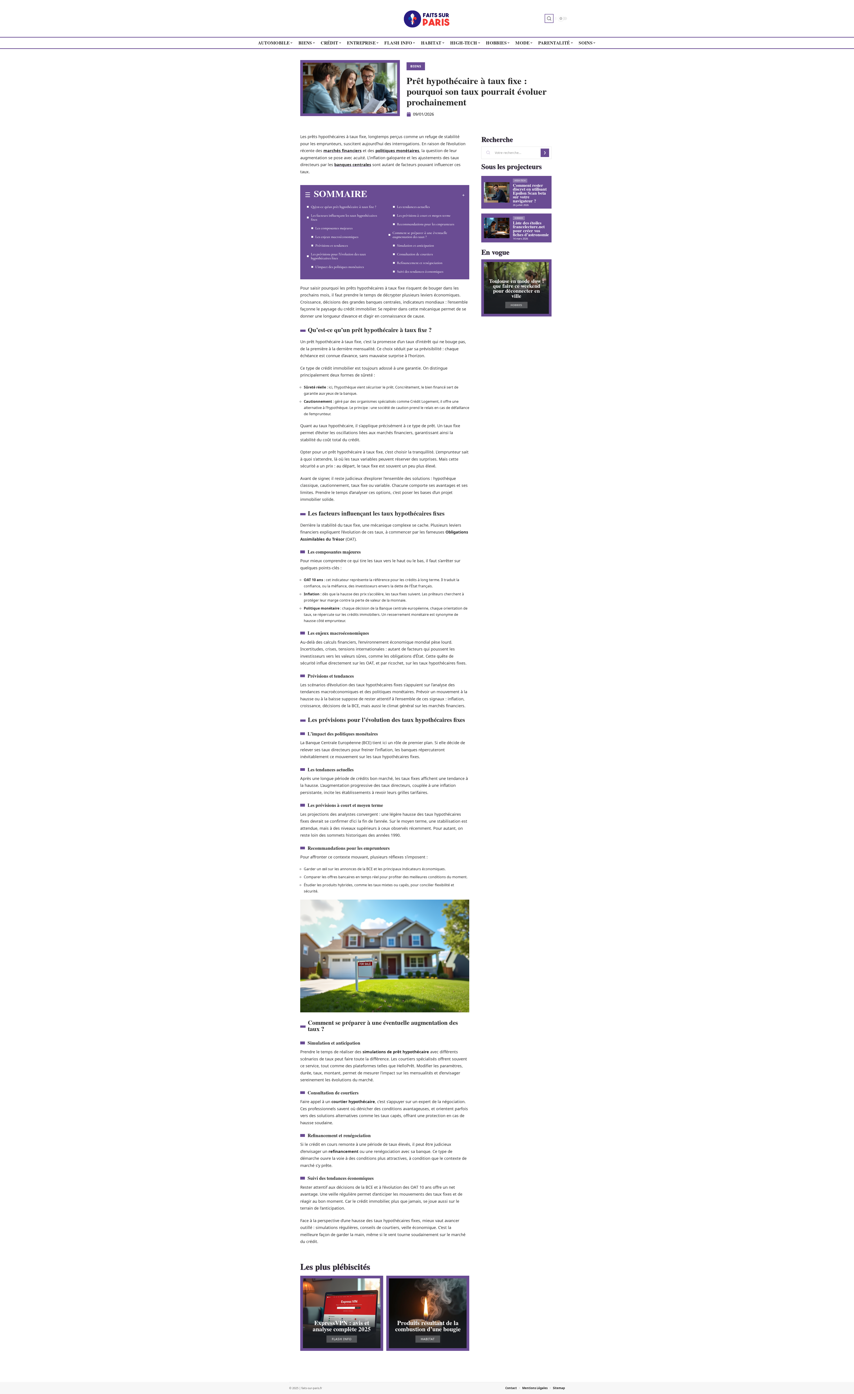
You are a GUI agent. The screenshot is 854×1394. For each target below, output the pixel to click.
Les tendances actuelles (413, 207)
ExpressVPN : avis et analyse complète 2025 (342, 1325)
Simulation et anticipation (415, 245)
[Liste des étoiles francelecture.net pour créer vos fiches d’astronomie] (497, 228)
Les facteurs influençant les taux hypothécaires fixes (344, 217)
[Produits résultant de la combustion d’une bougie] (428, 1313)
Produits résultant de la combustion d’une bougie (428, 1325)
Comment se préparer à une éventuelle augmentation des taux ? (420, 235)
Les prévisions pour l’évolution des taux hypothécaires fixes (338, 256)
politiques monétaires (397, 150)
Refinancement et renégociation (419, 263)
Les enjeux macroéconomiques (336, 237)
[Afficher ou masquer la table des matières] (416, 195)
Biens (415, 66)
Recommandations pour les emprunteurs (425, 224)
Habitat (428, 1339)
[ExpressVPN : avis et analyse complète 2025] (342, 1313)
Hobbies (519, 218)
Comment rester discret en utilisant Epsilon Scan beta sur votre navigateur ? (530, 193)
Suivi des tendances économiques (420, 271)
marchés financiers (342, 150)
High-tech (520, 180)
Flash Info (342, 1339)
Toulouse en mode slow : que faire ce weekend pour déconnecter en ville (516, 288)
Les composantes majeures (333, 228)
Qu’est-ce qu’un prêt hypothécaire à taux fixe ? (343, 207)
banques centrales (352, 164)
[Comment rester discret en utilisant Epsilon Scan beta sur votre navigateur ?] (497, 192)
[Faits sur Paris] (427, 18)
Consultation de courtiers (415, 254)
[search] (549, 18)
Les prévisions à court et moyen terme (424, 215)
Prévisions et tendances (331, 245)
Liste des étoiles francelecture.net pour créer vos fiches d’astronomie (531, 229)
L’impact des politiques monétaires (339, 267)
